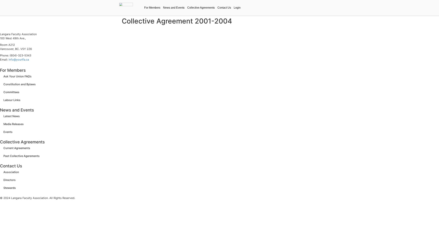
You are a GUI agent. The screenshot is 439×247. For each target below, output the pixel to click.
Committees (11, 92)
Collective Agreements (201, 7)
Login (237, 7)
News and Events (174, 7)
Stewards (9, 188)
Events (8, 132)
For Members (152, 7)
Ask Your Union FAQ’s (17, 76)
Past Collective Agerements (21, 156)
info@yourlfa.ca (19, 59)
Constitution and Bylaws (19, 84)
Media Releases (13, 124)
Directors (9, 180)
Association (11, 172)
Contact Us (224, 7)
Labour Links (11, 100)
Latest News (11, 116)
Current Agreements (16, 148)
